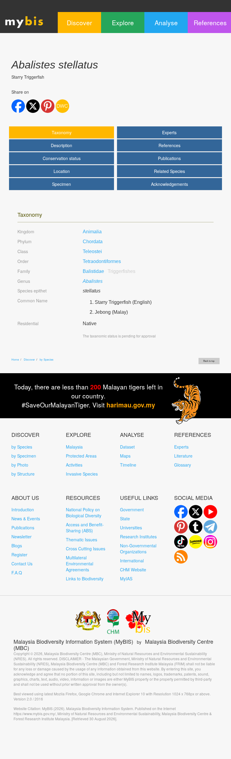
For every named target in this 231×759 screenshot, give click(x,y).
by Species (47, 359)
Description (61, 145)
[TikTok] (181, 542)
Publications (169, 158)
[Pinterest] (181, 527)
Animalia (92, 231)
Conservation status (62, 158)
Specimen (61, 184)
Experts (169, 132)
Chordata (93, 241)
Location (62, 171)
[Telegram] (210, 527)
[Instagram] (210, 542)
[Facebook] (181, 512)
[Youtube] (210, 512)
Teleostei (92, 251)
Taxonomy (62, 132)
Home (15, 359)
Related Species (169, 171)
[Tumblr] (195, 527)
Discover (29, 359)
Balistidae (109, 271)
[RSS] (181, 557)
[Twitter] (195, 512)
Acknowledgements (169, 184)
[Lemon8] (195, 542)
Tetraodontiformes (102, 261)
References (169, 145)
